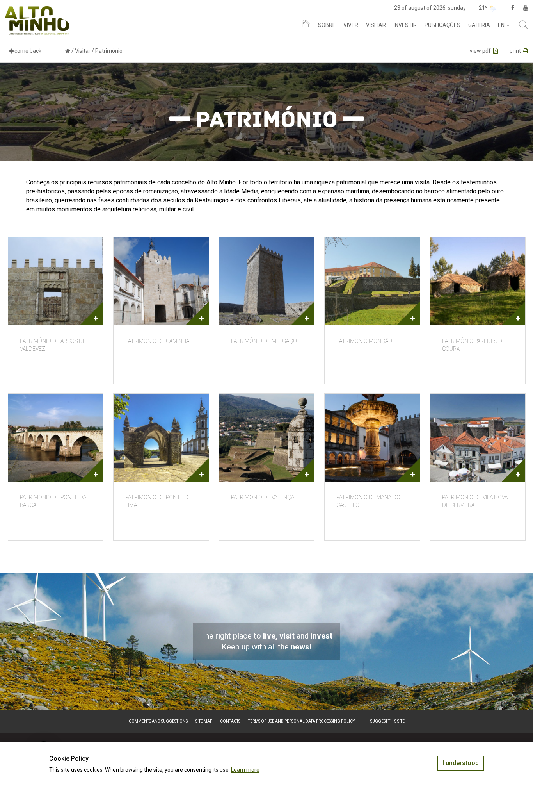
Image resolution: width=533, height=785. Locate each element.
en (502, 25)
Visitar (376, 25)
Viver (350, 25)
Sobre (327, 25)
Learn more (245, 770)
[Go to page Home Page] (67, 51)
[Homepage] (305, 25)
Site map (203, 721)
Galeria (479, 25)
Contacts (230, 721)
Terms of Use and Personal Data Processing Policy (301, 721)
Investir (405, 25)
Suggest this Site (387, 721)
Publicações (442, 25)
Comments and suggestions (158, 721)
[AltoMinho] (37, 10)
